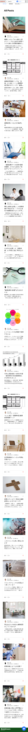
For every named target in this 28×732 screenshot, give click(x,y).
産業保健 (11, 3)
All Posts (4, 3)
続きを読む (17, 3)
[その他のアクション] (23, 36)
